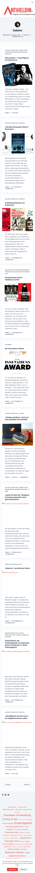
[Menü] (32, 11)
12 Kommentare (9, 623)
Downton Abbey (28, 819)
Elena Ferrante (8, 823)
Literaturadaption (8, 844)
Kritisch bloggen (25, 841)
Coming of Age (9, 819)
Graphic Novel (6, 835)
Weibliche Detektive (17, 856)
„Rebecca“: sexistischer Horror (17, 568)
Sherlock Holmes (14, 852)
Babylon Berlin (28, 809)
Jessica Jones (14, 838)
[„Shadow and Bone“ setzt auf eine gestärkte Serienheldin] (17, 434)
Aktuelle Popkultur (11, 50)
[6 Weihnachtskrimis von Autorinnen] (17, 219)
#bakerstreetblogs (11, 633)
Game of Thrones (25, 832)
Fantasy (9, 829)
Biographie (17, 812)
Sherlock (24, 849)
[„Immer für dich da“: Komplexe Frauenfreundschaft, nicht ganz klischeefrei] (17, 514)
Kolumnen (8, 344)
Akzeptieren (12, 869)
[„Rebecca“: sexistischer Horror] (17, 582)
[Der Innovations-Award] (17, 363)
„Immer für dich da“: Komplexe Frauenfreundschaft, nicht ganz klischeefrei (17, 497)
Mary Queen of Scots (20, 844)
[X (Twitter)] (5, 795)
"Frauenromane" (22, 807)
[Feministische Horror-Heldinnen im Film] (17, 294)
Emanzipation (23, 823)
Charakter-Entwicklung (17, 815)
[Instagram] (8, 795)
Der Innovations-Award (14, 348)
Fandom (26, 826)
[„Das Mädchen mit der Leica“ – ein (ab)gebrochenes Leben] (17, 732)
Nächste (27, 784)
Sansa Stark (26, 846)
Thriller (27, 853)
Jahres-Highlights (27, 835)
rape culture (19, 846)
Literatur (8, 54)
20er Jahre (19, 809)
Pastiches (7, 846)
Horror (20, 835)
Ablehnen (23, 869)
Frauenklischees (12, 832)
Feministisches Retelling (21, 829)
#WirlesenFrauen (8, 809)
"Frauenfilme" (12, 807)
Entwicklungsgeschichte (14, 826)
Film (14, 271)
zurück (8, 784)
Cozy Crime (21, 819)
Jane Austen (6, 838)
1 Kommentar (9, 188)
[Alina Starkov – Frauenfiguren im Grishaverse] (17, 74)
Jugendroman (25, 838)
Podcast (14, 846)
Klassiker (9, 841)
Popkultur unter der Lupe (13, 564)
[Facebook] (3, 795)
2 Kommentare (9, 334)
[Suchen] (32, 2)
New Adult (29, 844)
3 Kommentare (9, 554)
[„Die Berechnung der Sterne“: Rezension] (17, 143)
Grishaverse (13, 835)
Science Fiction (14, 849)
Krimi (16, 841)
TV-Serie (21, 413)
